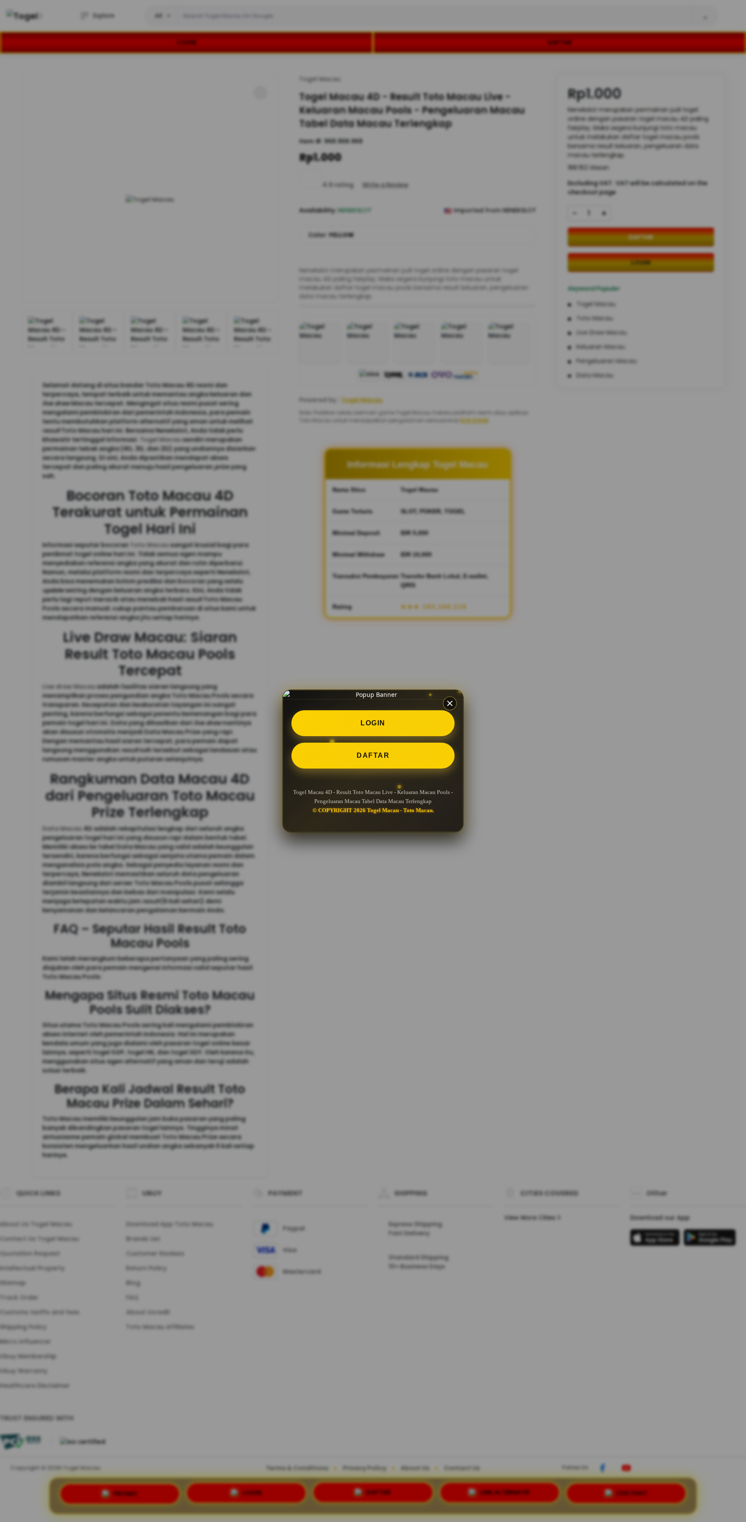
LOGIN (373, 723)
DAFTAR (373, 755)
